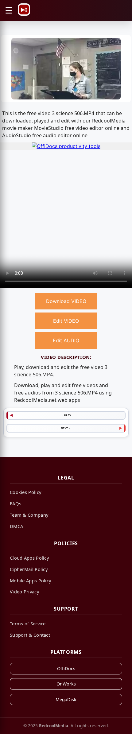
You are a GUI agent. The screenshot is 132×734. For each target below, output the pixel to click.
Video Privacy (24, 591)
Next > (66, 428)
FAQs (15, 503)
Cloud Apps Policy (29, 558)
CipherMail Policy (29, 569)
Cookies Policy (25, 492)
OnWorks (66, 684)
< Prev (66, 415)
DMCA (16, 526)
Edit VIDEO (66, 321)
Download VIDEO (66, 301)
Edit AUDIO (66, 340)
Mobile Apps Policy (30, 580)
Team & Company (29, 515)
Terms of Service (28, 623)
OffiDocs (66, 668)
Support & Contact (30, 635)
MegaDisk (66, 699)
